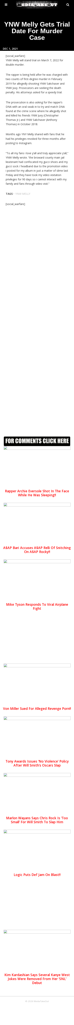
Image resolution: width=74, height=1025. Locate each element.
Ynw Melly (22, 194)
